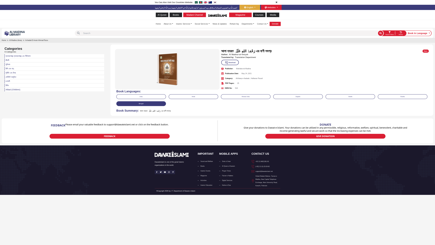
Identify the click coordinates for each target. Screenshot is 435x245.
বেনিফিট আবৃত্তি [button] (11, 77)
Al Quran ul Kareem (228, 166)
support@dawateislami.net (264, 171)
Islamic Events (205, 171)
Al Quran (162, 15)
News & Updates (220, 24)
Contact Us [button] (262, 24)
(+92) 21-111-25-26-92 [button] (262, 166)
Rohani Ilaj (234, 24)
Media (273, 15)
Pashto (402, 96)
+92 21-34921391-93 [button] (262, 161)
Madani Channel (194, 15)
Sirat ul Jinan (226, 161)
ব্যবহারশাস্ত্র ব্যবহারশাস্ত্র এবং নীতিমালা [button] (18, 56)
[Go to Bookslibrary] (14, 33)
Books (176, 15)
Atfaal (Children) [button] (13, 89)
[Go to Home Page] (217, 15)
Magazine (240, 15)
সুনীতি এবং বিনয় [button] (11, 73)
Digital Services (227, 180)
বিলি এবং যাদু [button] (10, 68)
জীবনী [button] (7, 60)
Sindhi (350, 96)
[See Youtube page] (165, 172)
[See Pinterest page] (173, 172)
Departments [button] (247, 24)
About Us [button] (168, 24)
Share (426, 51)
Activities (204, 180)
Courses (259, 15)
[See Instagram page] (169, 172)
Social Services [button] (201, 24)
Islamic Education (206, 185)
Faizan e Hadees (227, 175)
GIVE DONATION (325, 136)
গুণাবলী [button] (8, 81)
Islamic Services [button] (183, 24)
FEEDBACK (109, 136)
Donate (275, 24)
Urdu (141, 96)
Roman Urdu (246, 96)
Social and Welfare (207, 161)
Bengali (141, 103)
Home (158, 24)
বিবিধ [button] (7, 85)
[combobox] (230, 33)
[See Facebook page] (157, 172)
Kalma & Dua (226, 185)
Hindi (193, 96)
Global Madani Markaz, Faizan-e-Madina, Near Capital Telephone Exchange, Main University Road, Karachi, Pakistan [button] (266, 180)
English (298, 96)
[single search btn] (380, 33)
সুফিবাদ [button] (8, 64)
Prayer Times (226, 171)
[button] (78, 33)
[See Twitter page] (161, 172)
